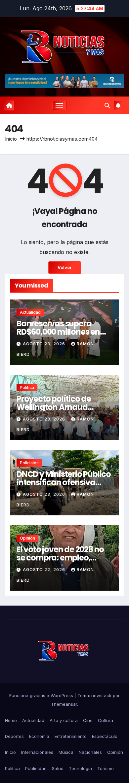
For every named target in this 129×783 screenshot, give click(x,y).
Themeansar (64, 704)
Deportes (14, 736)
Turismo (105, 768)
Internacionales (37, 752)
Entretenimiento (71, 736)
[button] (107, 105)
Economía (39, 736)
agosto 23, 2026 (44, 343)
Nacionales (90, 752)
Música (66, 752)
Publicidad (36, 768)
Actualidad (30, 312)
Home (11, 720)
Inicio (11, 139)
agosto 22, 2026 (44, 569)
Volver (65, 267)
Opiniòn (27, 538)
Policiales (29, 462)
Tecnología (80, 768)
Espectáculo (104, 736)
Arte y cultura (64, 720)
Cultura (105, 720)
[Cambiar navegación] (59, 105)
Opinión (115, 752)
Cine (88, 720)
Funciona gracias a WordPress (41, 695)
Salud (58, 768)
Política (27, 387)
